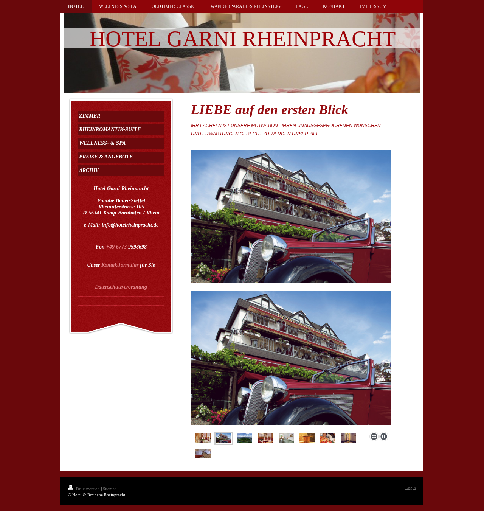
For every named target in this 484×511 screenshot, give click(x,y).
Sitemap (110, 488)
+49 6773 (117, 247)
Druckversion (88, 488)
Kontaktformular (119, 265)
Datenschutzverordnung (121, 287)
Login (410, 487)
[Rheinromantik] (244, 438)
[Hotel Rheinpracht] (291, 360)
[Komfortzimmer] (286, 438)
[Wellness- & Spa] (307, 438)
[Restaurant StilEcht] (203, 438)
